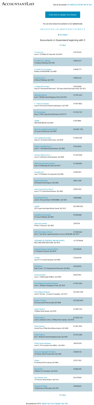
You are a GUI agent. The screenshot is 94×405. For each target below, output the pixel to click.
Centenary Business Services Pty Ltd (46, 249)
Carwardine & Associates (42, 215)
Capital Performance (41, 181)
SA (79, 5)
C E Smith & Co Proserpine (42, 69)
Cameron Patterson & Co (42, 155)
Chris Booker (38, 369)
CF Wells (37, 258)
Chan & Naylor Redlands (42, 292)
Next (64, 45)
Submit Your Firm (48, 403)
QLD (75, 5)
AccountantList (18, 3)
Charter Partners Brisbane (42, 343)
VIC (68, 5)
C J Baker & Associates (41, 86)
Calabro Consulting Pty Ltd (42, 146)
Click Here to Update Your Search (62, 14)
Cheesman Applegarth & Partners (45, 352)
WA (81, 5)
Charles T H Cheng (40, 300)
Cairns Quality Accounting (42, 138)
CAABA (36, 121)
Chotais (36, 360)
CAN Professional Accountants (44, 163)
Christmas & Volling (40, 386)
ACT (90, 5)
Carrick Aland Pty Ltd (41, 198)
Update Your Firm (61, 403)
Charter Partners (39, 309)
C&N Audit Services (40, 95)
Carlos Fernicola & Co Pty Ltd (43, 189)
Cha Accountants (40, 275)
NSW (72, 5)
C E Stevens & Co (39, 78)
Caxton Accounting (40, 223)
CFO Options (38, 266)
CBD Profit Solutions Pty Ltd (43, 232)
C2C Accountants (40, 112)
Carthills (37, 206)
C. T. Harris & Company (41, 104)
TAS (84, 5)
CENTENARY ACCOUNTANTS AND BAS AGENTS (49, 241)
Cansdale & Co (39, 172)
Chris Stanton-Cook (40, 378)
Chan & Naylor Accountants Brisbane (46, 283)
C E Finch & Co (39, 52)
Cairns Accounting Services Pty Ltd (45, 129)
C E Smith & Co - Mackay (42, 61)
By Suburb (63, 35)
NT (88, 5)
